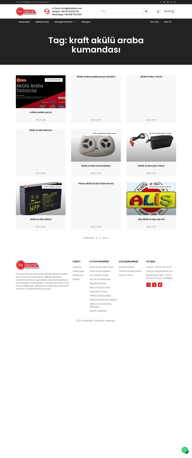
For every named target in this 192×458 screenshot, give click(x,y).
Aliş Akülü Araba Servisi (151, 219)
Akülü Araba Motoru (40, 130)
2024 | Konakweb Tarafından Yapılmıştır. (96, 320)
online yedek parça (41, 112)
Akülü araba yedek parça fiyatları (96, 76)
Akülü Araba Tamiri (151, 76)
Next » (106, 238)
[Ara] (146, 11)
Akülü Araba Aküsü (40, 219)
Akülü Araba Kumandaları (96, 165)
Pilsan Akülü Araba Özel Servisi (95, 183)
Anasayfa (24, 21)
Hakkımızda (42, 21)
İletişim (86, 21)
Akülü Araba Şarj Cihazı (151, 165)
